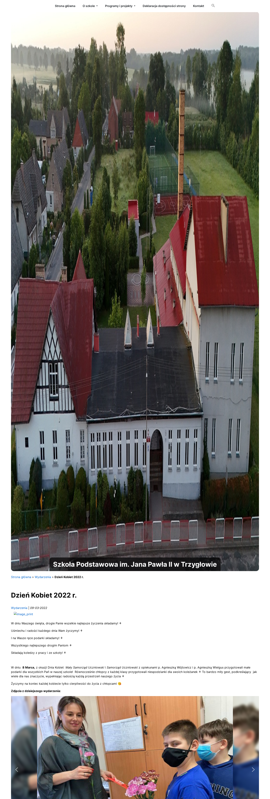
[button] (213, 6)
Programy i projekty (118, 6)
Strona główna (21, 577)
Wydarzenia (43, 577)
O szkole (89, 6)
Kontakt (198, 6)
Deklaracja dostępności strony (164, 6)
